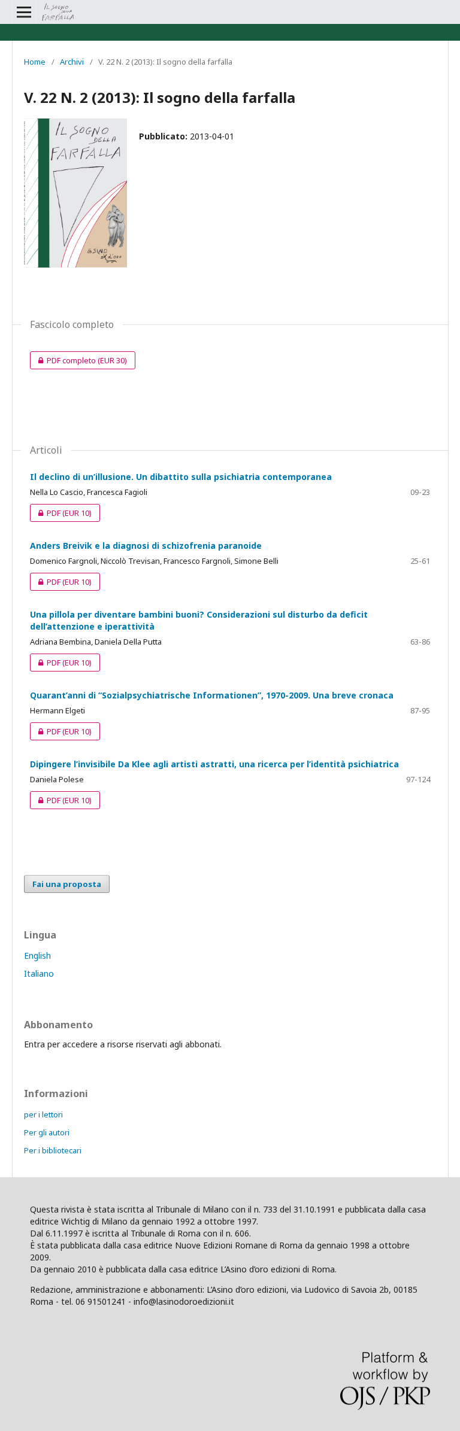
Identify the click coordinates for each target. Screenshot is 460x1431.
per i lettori (43, 1114)
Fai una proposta (66, 884)
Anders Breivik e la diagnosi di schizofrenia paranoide (146, 545)
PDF (61, 513)
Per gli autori (46, 1132)
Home (35, 61)
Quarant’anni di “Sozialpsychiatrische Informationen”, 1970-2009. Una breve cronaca (212, 695)
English (37, 955)
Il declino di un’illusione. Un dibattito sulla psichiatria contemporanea (181, 476)
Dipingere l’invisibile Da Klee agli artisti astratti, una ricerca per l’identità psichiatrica (214, 764)
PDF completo (78, 360)
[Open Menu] (24, 12)
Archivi (72, 61)
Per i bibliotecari (52, 1150)
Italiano (39, 973)
